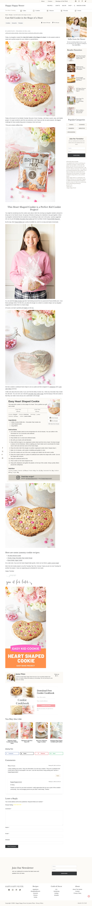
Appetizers (35, 889)
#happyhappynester (46, 478)
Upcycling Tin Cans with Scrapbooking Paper (80, 100)
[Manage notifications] (89, 896)
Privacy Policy (77, 893)
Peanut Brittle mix (19, 222)
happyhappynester (16, 782)
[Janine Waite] (11, 674)
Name (7, 827)
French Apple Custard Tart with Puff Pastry (80, 79)
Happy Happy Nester (14, 6)
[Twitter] (57, 676)
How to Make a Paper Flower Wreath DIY (80, 111)
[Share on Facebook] (2, 448)
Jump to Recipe (46, 22)
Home (6, 14)
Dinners (51, 10)
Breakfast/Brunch (35, 891)
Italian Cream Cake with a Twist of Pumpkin (80, 68)
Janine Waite (20, 674)
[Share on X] (2, 451)
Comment (8, 808)
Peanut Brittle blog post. (53, 219)
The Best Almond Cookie (14, 555)
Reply (58, 775)
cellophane (52, 387)
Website (7, 839)
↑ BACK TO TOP (82, 903)
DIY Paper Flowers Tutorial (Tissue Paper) (81, 90)
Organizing (71, 132)
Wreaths (65, 10)
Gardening (56, 891)
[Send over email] (2, 458)
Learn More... (78, 45)
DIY (56, 889)
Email (7, 833)
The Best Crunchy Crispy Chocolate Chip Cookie (81, 57)
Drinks (79, 10)
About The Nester (77, 889)
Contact (77, 891)
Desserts (14, 23)
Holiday (56, 893)
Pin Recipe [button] (56, 22)
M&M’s (26, 308)
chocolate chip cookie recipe (35, 393)
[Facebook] (56, 676)
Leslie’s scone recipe (53, 563)
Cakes (24, 10)
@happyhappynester (31, 478)
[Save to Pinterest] (2, 454)
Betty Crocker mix (19, 301)
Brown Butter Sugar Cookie (14, 560)
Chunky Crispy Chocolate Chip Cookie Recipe (19, 558)
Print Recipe (54, 417)
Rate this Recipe (54, 423)
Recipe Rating (9, 805)
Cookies (37, 10)
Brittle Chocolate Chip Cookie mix (25, 219)
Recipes (11, 14)
